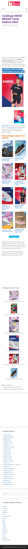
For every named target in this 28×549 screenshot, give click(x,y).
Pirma (4, 528)
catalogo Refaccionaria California (11, 464)
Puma (4, 524)
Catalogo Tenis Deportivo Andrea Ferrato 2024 (7, 182)
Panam (4, 526)
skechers (5, 532)
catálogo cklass (7, 439)
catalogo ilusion (7, 458)
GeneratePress (22, 547)
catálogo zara (6, 480)
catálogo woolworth (8, 478)
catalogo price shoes (8, 447)
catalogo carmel (7, 482)
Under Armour (6, 540)
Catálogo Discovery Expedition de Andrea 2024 (7, 159)
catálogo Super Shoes (8, 474)
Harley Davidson (7, 516)
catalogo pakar (7, 449)
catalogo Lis (6, 462)
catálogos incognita (8, 460)
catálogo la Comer (8, 443)
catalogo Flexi (6, 451)
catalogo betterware (8, 437)
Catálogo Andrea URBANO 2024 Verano (13, 389)
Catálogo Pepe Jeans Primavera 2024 (19, 159)
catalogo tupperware (8, 468)
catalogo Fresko (7, 453)
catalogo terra (6, 466)
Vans (4, 536)
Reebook (5, 538)
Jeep (4, 520)
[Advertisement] (14, 42)
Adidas (4, 506)
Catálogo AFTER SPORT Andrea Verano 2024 (19, 231)
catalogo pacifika (7, 484)
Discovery (5, 510)
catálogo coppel (7, 441)
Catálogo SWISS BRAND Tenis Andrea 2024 (19, 207)
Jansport (5, 518)
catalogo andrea (7, 435)
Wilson (4, 534)
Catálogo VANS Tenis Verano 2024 (7, 230)
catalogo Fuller (7, 454)
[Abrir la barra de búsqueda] (26, 9)
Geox (4, 514)
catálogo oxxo (7, 445)
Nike (4, 522)
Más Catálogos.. (14, 236)
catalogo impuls (7, 456)
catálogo (7, 125)
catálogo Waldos (7, 476)
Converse (5, 508)
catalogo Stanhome (8, 470)
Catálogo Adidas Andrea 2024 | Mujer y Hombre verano (19, 183)
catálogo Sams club (8, 472)
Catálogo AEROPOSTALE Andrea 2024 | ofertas (6, 207)
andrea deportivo (7, 385)
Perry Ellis (5, 530)
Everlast (5, 512)
